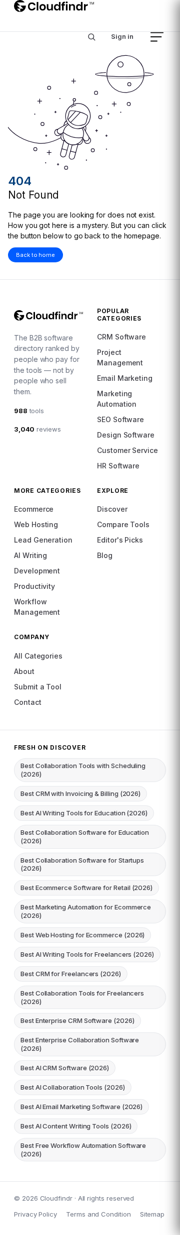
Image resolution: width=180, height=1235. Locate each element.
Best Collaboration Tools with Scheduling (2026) (83, 770)
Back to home (35, 254)
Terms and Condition (98, 1214)
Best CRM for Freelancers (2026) (70, 974)
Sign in (122, 36)
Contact (28, 702)
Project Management (120, 357)
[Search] (91, 37)
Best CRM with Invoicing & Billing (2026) (80, 793)
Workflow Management (37, 606)
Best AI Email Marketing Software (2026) (81, 1107)
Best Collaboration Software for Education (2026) (84, 836)
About (24, 671)
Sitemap (152, 1214)
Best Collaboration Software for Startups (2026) (82, 864)
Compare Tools (123, 524)
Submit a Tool (38, 686)
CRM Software (121, 337)
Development (37, 570)
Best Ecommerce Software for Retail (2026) (86, 888)
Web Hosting (36, 524)
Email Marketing (124, 378)
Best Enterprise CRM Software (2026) (77, 1020)
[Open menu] (157, 37)
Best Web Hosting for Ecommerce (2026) (82, 935)
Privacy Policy (35, 1214)
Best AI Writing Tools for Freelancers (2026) (87, 954)
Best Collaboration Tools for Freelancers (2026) (82, 997)
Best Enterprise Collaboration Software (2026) (79, 1044)
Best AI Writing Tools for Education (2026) (84, 813)
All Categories (38, 656)
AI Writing (30, 555)
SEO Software (120, 419)
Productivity (34, 586)
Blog (104, 555)
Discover (112, 509)
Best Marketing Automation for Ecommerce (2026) (85, 911)
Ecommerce (34, 509)
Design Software (125, 435)
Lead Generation (43, 540)
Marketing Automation (116, 398)
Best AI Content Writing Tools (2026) (75, 1126)
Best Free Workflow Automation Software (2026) (83, 1149)
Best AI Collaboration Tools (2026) (72, 1087)
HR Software (118, 465)
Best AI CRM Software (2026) (64, 1068)
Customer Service (127, 450)
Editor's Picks (120, 540)
